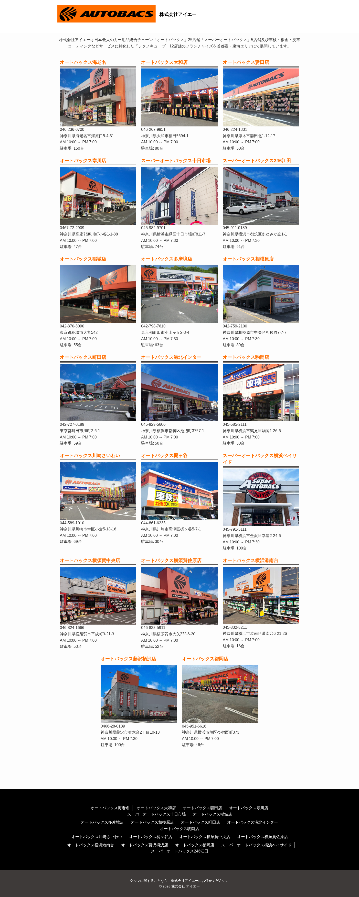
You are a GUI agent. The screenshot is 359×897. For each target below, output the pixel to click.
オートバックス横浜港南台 (90, 845)
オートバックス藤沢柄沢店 (144, 845)
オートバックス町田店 (200, 822)
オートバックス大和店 (156, 808)
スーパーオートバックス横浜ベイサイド (256, 845)
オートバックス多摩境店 (102, 822)
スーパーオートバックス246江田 (179, 851)
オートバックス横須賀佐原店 (262, 837)
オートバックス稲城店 (212, 814)
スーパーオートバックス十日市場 (156, 814)
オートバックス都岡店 (194, 845)
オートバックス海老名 (110, 808)
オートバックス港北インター (252, 822)
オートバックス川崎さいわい (96, 837)
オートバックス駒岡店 (179, 829)
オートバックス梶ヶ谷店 (150, 837)
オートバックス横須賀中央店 (204, 837)
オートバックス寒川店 (248, 808)
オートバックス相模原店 (152, 822)
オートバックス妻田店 (202, 808)
